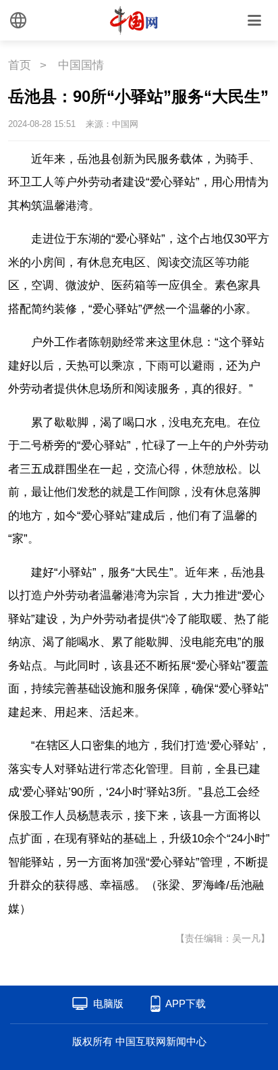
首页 (19, 65)
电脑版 (108, 1003)
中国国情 (81, 65)
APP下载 (185, 1003)
